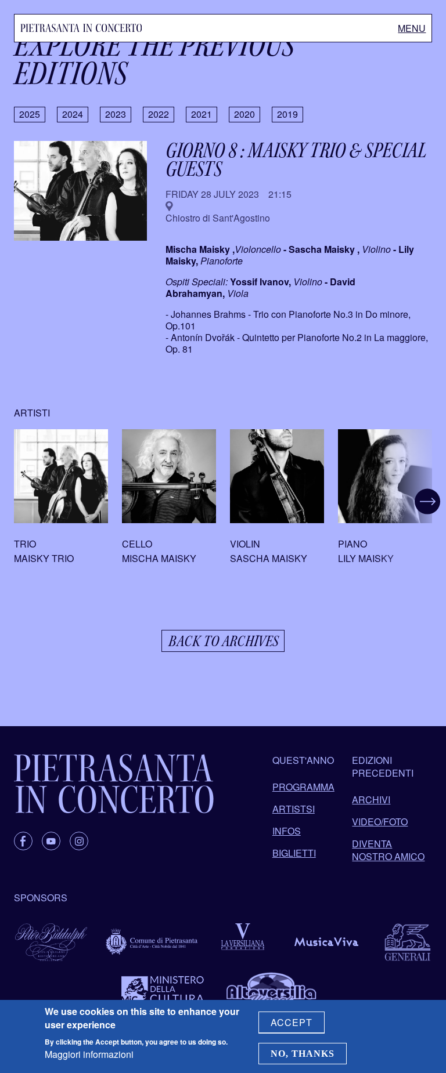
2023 (115, 114)
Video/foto (380, 821)
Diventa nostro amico (388, 850)
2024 (72, 114)
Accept (291, 1022)
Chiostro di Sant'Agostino (218, 217)
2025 (29, 114)
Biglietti (294, 853)
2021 (201, 114)
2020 (244, 114)
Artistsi (293, 808)
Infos (286, 831)
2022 (158, 114)
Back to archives (223, 641)
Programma (303, 786)
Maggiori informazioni (89, 1054)
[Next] (412, 502)
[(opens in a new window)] (23, 841)
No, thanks (302, 1053)
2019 (287, 114)
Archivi (371, 799)
